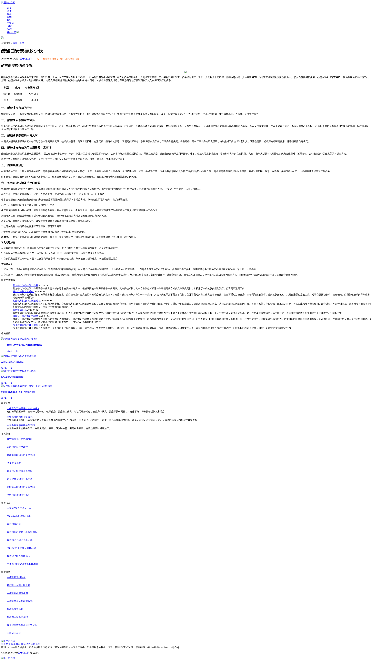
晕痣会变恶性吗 (15, 609)
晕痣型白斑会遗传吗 (17, 617)
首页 (9, 8)
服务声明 (15, 644)
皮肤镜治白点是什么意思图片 (22, 532)
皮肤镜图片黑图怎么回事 (19, 540)
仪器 (9, 14)
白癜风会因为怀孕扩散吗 (19, 417)
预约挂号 (11, 32)
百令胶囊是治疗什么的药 (25, 325)
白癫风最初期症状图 (17, 593)
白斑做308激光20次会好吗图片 (22, 564)
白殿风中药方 (14, 633)
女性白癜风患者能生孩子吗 (21, 425)
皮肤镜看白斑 (14, 524)
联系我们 (25, 644)
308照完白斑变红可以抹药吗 (21, 548)
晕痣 (9, 20)
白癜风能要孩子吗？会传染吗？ (23, 408)
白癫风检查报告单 (16, 577)
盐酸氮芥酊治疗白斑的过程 (27, 300)
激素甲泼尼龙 (20, 310)
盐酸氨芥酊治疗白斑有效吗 (21, 487)
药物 (9, 17)
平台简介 (5, 644)
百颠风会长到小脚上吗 (18, 585)
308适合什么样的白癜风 (19, 516)
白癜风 (10, 23)
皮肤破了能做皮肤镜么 (18, 556)
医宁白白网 (26, 58)
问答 (9, 29)
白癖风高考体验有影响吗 (19, 601)
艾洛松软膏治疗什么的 (18, 495)
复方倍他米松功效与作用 (25, 285)
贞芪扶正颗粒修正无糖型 (25, 316)
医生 (9, 11)
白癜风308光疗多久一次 (19, 508)
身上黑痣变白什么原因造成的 (22, 625)
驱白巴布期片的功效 (23, 291)
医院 (9, 26)
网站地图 (35, 644)
